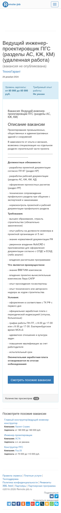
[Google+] (33, 504)
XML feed (8, 485)
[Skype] (56, 504)
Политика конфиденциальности (20, 482)
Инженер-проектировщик (18, 435)
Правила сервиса (12, 475)
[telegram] (9, 504)
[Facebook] (18, 504)
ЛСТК (18, 438)
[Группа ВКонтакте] (52, 496)
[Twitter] (37, 504)
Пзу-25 (18, 450)
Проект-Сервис (22, 426)
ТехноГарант (12, 71)
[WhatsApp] (52, 504)
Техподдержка (10, 479)
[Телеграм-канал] (56, 496)
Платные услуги (33, 475)
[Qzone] (47, 504)
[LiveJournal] (42, 504)
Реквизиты (45, 482)
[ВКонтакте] (14, 504)
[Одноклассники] (23, 504)
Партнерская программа (42, 485)
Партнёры (20, 485)
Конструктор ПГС (13, 447)
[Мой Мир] (28, 504)
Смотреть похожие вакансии (31, 379)
